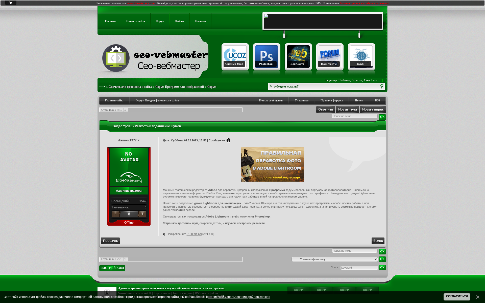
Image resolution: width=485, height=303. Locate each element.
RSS (377, 100)
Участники (301, 100)
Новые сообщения (271, 100)
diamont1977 (127, 140)
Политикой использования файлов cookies (239, 297)
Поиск (359, 100)
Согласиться (457, 296)
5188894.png (195, 233)
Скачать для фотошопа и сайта (130, 87)
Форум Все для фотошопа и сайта (157, 100)
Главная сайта (114, 100)
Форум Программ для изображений (179, 87)
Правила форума (332, 100)
